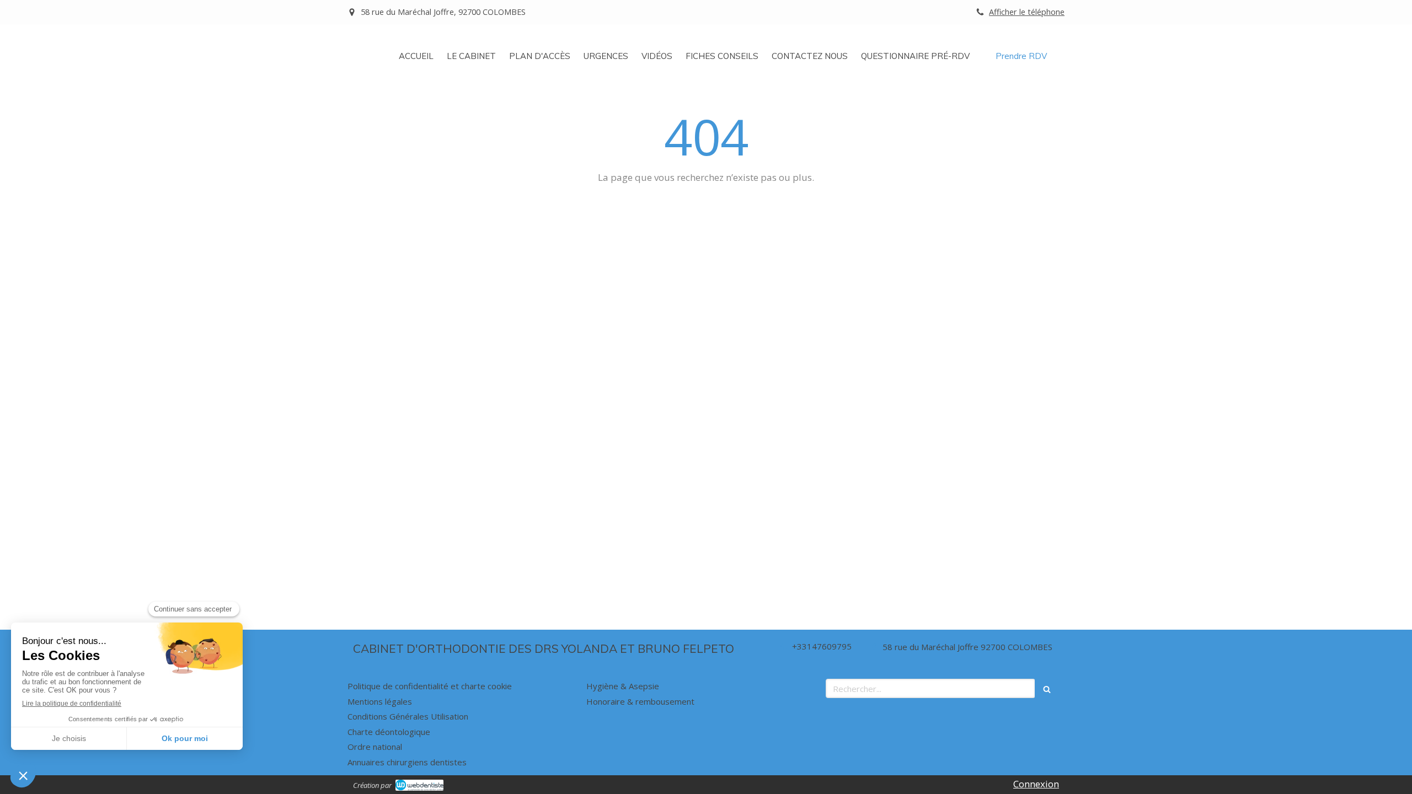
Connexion (1036, 783)
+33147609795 (822, 646)
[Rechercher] (1047, 688)
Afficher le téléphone (1027, 12)
